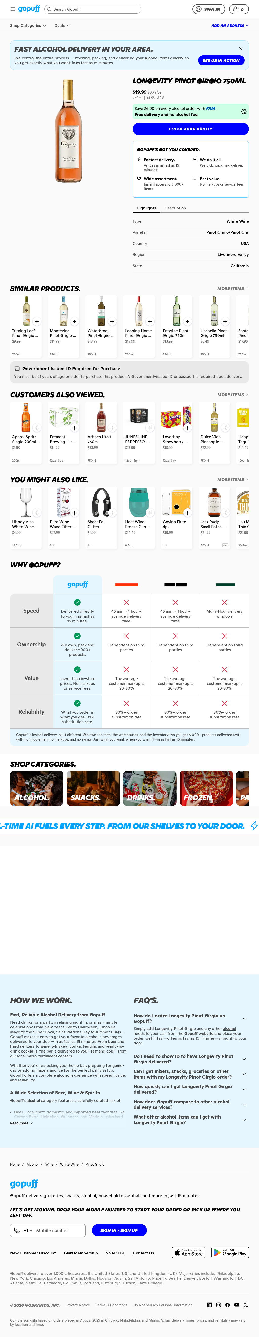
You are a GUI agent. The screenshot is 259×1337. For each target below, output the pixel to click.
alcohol (229, 1028)
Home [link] (15, 1164)
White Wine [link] (69, 1164)
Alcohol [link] (32, 1164)
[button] (239, 9)
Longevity (152, 80)
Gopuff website (198, 1033)
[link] (29, 9)
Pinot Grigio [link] (94, 1164)
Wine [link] (49, 1164)
